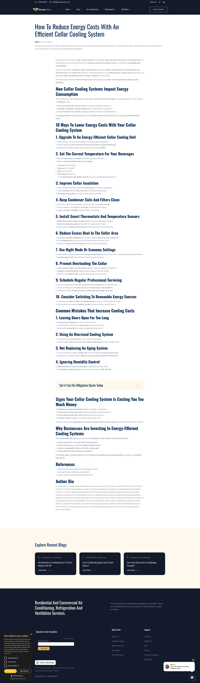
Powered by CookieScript (18, 678)
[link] (39, 9)
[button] (68, 9)
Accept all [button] (10, 671)
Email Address (43, 641)
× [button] (31, 634)
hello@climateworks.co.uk (61, 2)
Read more (7, 653)
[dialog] (17, 656)
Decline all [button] (24, 671)
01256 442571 (42, 2)
